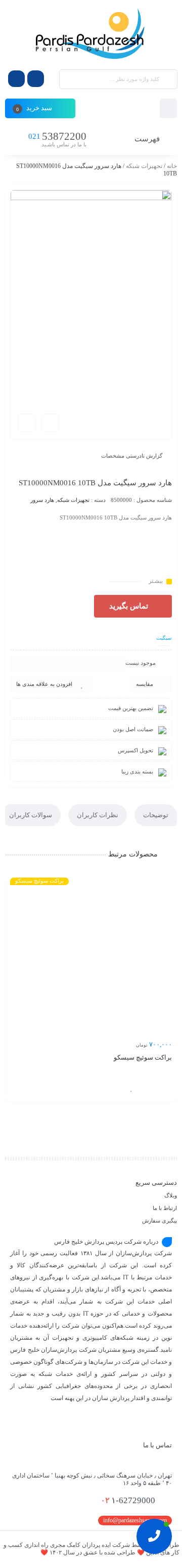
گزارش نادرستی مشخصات (131, 456)
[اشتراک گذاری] (50, 423)
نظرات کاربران (97, 815)
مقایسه (144, 684)
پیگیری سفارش (159, 1221)
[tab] (155, 815)
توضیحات (155, 815)
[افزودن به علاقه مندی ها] (131, 1088)
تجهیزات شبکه (144, 165)
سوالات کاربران (30, 815)
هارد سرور (42, 500)
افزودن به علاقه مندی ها (44, 684)
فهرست (148, 139)
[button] (133, 606)
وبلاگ (170, 1195)
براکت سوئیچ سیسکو (143, 1057)
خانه (172, 165)
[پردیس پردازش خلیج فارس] (91, 34)
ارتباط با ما (165, 1208)
